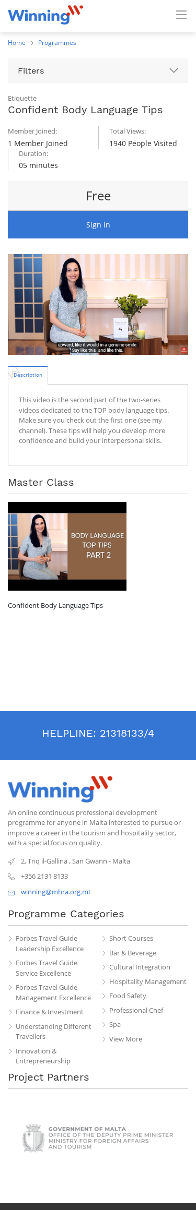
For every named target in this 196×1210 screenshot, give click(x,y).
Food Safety (127, 995)
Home (17, 42)
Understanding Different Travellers (53, 1031)
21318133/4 (127, 733)
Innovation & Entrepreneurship (43, 1056)
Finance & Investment (50, 1011)
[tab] (28, 374)
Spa (115, 1024)
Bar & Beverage (132, 952)
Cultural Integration (139, 967)
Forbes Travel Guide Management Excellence (53, 992)
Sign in (98, 225)
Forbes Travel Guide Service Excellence (46, 968)
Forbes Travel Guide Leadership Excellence (50, 943)
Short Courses (131, 938)
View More (125, 1039)
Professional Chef (136, 1010)
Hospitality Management (148, 981)
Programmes (57, 42)
